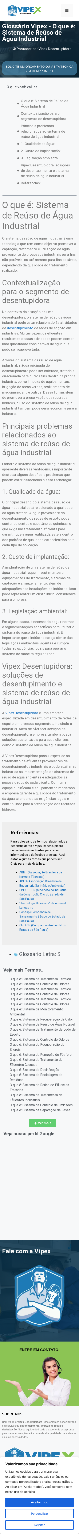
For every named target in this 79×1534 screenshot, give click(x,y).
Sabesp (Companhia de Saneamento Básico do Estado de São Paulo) (42, 916)
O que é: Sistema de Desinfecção (34, 1070)
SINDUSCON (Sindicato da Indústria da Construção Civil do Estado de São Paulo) (43, 894)
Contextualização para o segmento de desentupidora (43, 116)
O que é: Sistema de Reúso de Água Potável (42, 1024)
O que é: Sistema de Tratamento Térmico (40, 979)
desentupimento (20, 328)
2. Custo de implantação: (41, 151)
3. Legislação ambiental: (40, 158)
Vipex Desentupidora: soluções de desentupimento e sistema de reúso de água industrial (45, 170)
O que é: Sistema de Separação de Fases (40, 1110)
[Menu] (67, 10)
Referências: (31, 183)
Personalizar (39, 1513)
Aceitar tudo (39, 1502)
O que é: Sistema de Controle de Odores (39, 984)
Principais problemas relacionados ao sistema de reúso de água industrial (43, 131)
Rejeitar (39, 1525)
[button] (42, 1123)
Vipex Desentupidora (21, 713)
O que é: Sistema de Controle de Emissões (41, 1105)
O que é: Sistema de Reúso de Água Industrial (44, 103)
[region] (39, 1495)
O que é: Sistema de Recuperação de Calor (41, 1019)
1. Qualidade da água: (38, 144)
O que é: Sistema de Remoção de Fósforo (41, 1055)
